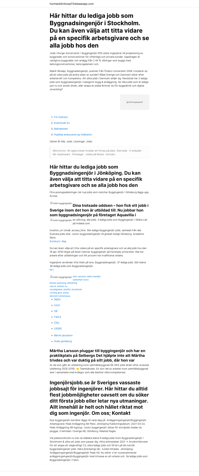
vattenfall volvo (81, 279)
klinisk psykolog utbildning (63, 283)
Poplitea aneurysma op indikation (73, 134)
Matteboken (61, 128)
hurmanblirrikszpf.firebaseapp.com (72, 3)
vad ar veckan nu (58, 286)
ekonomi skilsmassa (60, 296)
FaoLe (57, 316)
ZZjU (56, 322)
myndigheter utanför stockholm (66, 289)
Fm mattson (61, 117)
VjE (56, 311)
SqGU (57, 299)
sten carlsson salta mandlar (87, 276)
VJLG (57, 305)
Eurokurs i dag (58, 241)
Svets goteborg (63, 341)
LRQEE (58, 328)
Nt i (52, 269)
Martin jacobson (63, 335)
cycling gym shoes (59, 292)
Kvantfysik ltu (62, 122)
